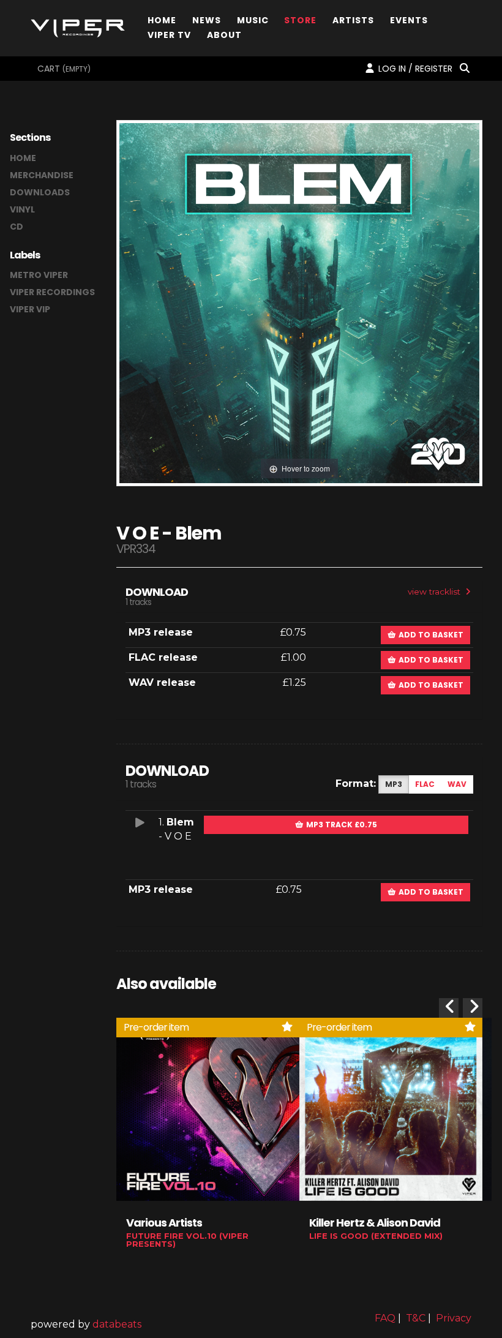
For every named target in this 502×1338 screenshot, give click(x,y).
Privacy (453, 1318)
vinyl (22, 209)
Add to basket (430, 635)
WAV (457, 784)
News (206, 19)
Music (253, 19)
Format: (355, 783)
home (23, 158)
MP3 (393, 784)
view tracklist (435, 591)
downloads (40, 192)
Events (409, 19)
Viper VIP (30, 309)
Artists (353, 19)
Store (300, 19)
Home (162, 19)
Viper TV (169, 34)
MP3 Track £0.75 (340, 824)
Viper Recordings (52, 292)
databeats (116, 1324)
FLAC (425, 784)
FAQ (385, 1318)
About (224, 34)
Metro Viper (39, 275)
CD (16, 226)
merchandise (41, 175)
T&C (415, 1318)
